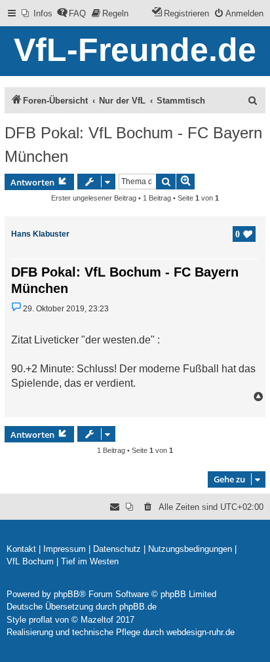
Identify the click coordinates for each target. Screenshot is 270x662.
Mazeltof (97, 620)
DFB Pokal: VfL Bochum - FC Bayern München (133, 144)
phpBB (66, 594)
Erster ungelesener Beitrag (93, 198)
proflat (40, 620)
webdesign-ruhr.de (200, 632)
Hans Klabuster (40, 234)
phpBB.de (138, 607)
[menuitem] (37, 13)
